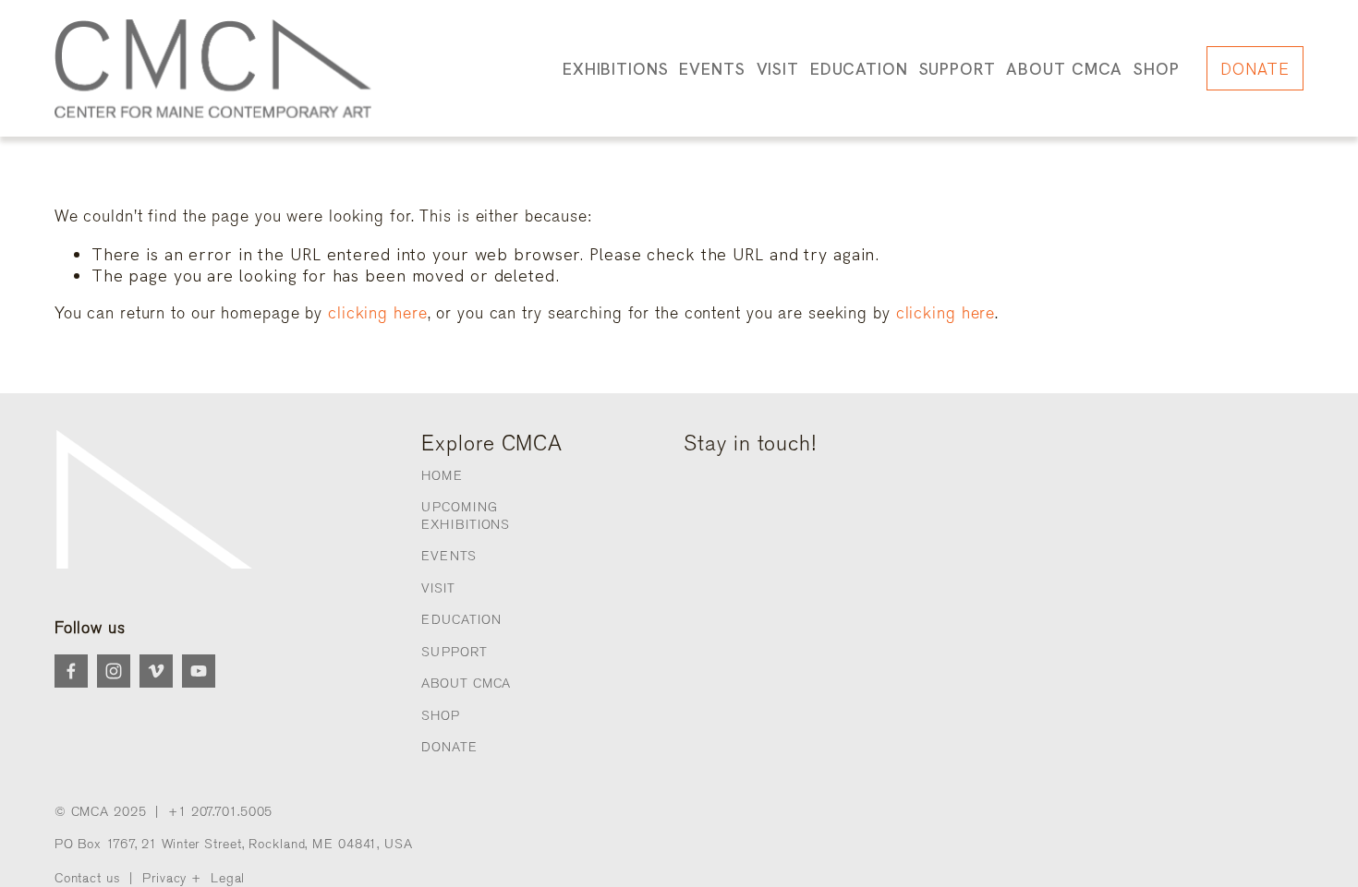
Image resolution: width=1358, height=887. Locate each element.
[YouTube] (198, 671)
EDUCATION (461, 620)
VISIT (438, 588)
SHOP (1157, 68)
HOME (442, 476)
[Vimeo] (156, 671)
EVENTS (448, 556)
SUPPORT (454, 652)
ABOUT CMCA (466, 683)
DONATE (1254, 68)
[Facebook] (71, 671)
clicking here (378, 313)
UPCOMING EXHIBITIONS (465, 516)
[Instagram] (113, 671)
